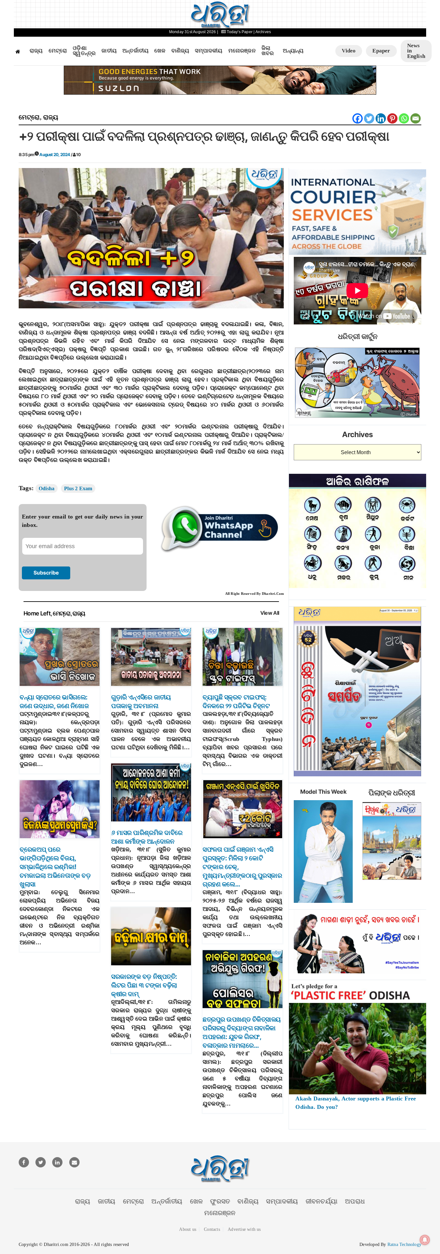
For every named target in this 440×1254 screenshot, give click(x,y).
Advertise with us (244, 1229)
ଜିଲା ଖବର (268, 51)
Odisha (46, 488)
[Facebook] (357, 118)
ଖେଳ (159, 51)
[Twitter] (369, 118)
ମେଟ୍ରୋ (58, 51)
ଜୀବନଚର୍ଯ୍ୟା (322, 1201)
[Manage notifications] (425, 1240)
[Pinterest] (392, 118)
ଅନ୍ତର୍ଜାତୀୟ (135, 51)
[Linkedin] (381, 118)
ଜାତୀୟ (109, 51)
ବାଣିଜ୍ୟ (180, 51)
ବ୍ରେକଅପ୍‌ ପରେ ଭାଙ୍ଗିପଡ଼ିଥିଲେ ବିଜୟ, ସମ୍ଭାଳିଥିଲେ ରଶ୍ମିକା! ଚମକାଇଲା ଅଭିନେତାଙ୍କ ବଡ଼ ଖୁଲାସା (55, 867)
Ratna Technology (404, 1244)
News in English (416, 50)
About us (187, 1229)
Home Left (37, 613)
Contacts (212, 1229)
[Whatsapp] (404, 118)
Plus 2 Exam (78, 488)
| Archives (262, 32)
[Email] (415, 118)
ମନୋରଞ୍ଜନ (242, 51)
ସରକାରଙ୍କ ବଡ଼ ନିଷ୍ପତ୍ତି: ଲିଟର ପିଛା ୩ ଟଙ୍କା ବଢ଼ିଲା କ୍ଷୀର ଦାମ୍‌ (144, 985)
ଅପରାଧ (355, 1201)
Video (349, 51)
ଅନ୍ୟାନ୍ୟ (293, 51)
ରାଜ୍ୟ (36, 51)
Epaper (381, 51)
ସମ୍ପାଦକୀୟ (208, 51)
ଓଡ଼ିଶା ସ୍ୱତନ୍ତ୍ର (84, 51)
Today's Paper (239, 32)
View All (269, 613)
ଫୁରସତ (220, 1201)
